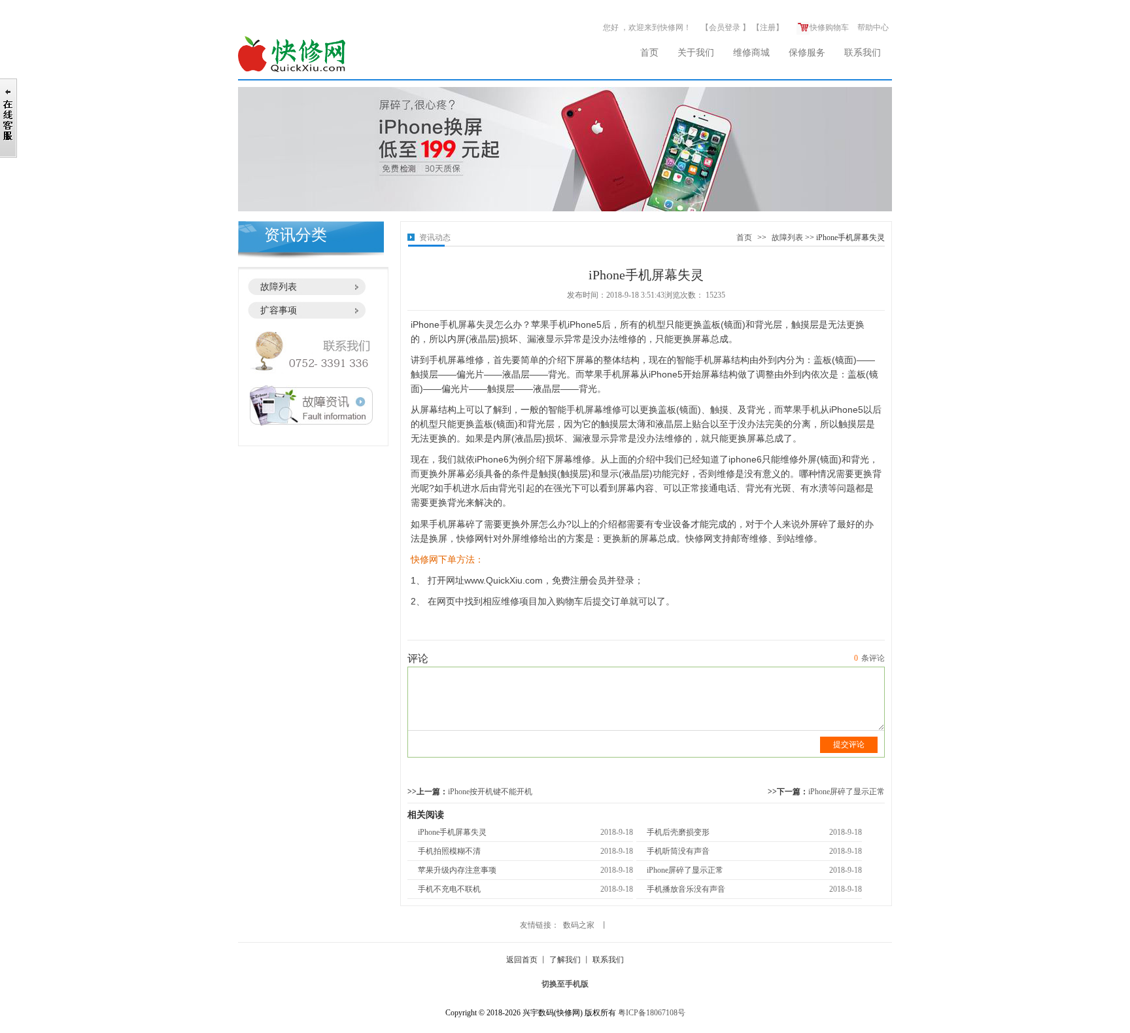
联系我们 (862, 53)
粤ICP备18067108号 (651, 1012)
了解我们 (565, 959)
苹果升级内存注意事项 (457, 870)
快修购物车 (829, 27)
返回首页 (522, 959)
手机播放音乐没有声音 (686, 889)
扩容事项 (278, 310)
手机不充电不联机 (449, 889)
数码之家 (578, 925)
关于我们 (695, 53)
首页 (649, 53)
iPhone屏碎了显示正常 (846, 791)
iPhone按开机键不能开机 (490, 791)
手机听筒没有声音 (678, 851)
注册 (768, 27)
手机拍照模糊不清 (449, 851)
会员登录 (724, 27)
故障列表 (278, 287)
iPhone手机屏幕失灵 (452, 832)
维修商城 (751, 53)
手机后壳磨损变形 (678, 832)
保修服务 (807, 53)
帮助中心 (873, 27)
